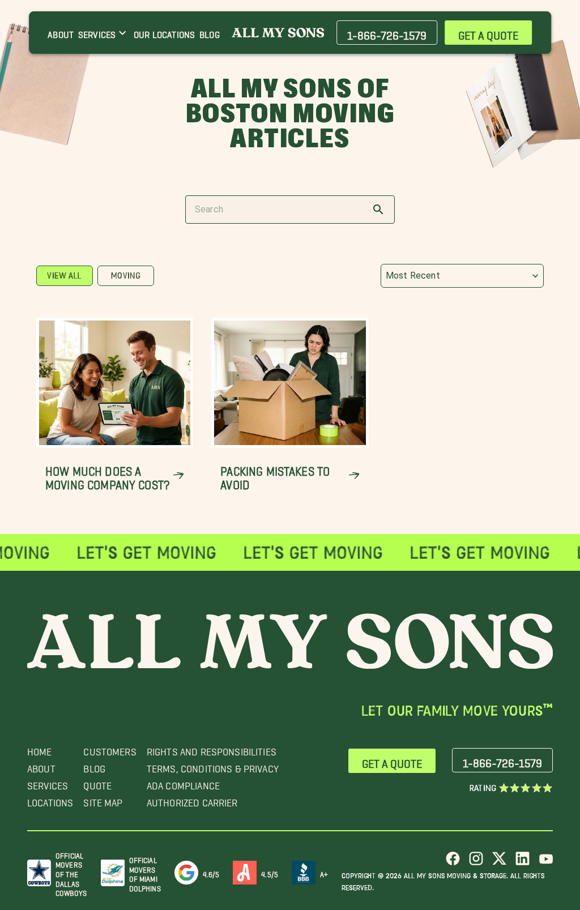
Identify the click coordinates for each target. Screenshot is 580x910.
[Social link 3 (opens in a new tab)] (499, 862)
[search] (378, 209)
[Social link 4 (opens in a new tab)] (522, 862)
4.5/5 (269, 872)
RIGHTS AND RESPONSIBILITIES (211, 749)
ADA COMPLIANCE (183, 783)
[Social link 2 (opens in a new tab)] (476, 862)
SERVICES (47, 783)
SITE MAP (102, 800)
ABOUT (41, 766)
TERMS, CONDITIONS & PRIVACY (213, 766)
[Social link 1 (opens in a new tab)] (453, 862)
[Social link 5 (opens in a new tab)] (546, 862)
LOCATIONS (50, 800)
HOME (39, 749)
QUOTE (97, 783)
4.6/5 (211, 872)
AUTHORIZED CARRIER (192, 800)
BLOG (94, 766)
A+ (324, 872)
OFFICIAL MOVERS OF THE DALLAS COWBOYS (71, 872)
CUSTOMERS (109, 749)
